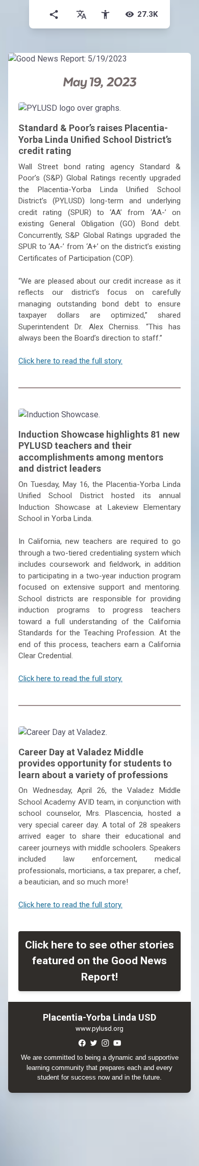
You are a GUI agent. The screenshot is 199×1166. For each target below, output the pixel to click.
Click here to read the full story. (70, 360)
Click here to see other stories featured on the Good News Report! (99, 961)
